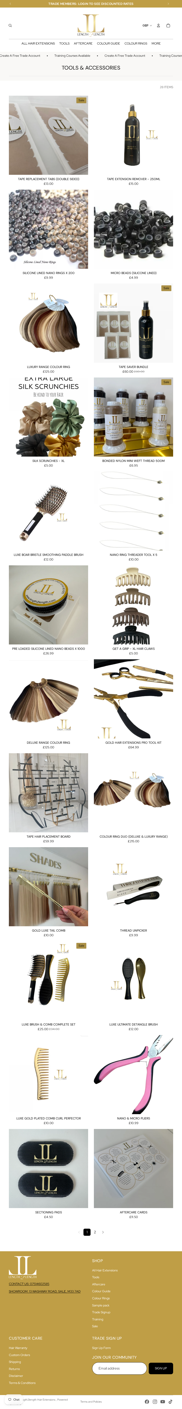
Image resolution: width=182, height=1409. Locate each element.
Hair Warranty (18, 1348)
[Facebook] (147, 1401)
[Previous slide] (15, 229)
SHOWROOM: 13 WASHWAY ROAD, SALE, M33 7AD (45, 1291)
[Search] (10, 25)
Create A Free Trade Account (113, 56)
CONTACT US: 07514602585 (29, 1284)
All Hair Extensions (105, 1270)
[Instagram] (155, 1401)
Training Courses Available (61, 56)
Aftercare (98, 1284)
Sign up (161, 1368)
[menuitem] (156, 43)
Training (97, 1319)
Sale (95, 1326)
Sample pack (100, 1305)
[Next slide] (81, 229)
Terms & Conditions (22, 1383)
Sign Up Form (101, 1348)
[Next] (103, 1232)
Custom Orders (19, 1355)
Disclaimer (16, 1376)
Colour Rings (101, 1298)
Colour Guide (101, 1291)
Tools (95, 1277)
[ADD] (166, 168)
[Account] (158, 25)
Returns (14, 1369)
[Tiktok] (170, 1401)
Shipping (15, 1362)
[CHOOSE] (81, 168)
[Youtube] (162, 1401)
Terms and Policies (91, 1401)
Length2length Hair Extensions (37, 1399)
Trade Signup (101, 1312)
